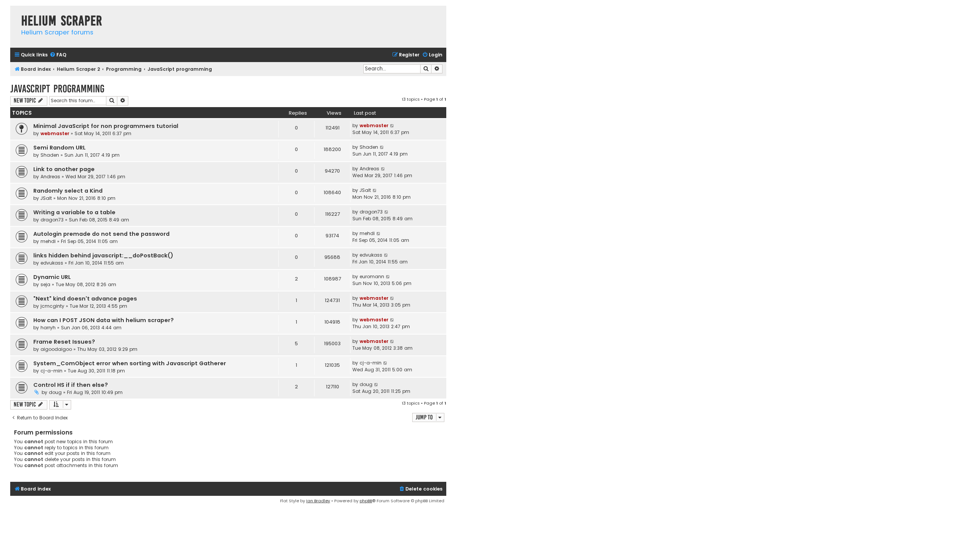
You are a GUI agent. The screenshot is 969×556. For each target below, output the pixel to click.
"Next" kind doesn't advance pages (85, 298)
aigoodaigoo (56, 349)
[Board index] (14, 13)
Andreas (50, 176)
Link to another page (64, 169)
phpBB (366, 501)
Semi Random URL (59, 147)
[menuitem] (58, 55)
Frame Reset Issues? (64, 342)
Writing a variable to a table (74, 212)
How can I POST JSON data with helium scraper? (103, 320)
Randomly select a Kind (68, 191)
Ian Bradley (318, 501)
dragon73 (52, 219)
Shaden (50, 155)
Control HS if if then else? (70, 385)
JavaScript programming (57, 89)
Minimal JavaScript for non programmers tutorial (105, 126)
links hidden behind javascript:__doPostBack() (103, 255)
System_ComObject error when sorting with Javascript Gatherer (129, 363)
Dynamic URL (52, 277)
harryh (48, 327)
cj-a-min (51, 371)
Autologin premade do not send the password (101, 234)
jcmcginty (52, 306)
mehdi (48, 241)
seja (45, 284)
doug (55, 392)
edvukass (52, 263)
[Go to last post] (392, 125)
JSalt (46, 198)
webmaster (55, 133)
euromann (372, 276)
